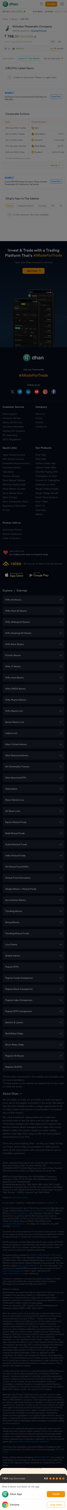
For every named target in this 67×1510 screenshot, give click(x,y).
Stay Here (56, 1504)
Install (56, 1494)
